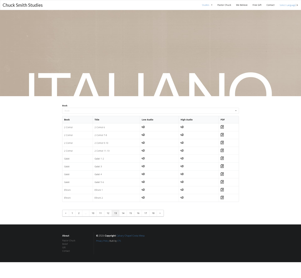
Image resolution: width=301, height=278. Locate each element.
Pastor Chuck (224, 4)
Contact (271, 4)
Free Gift (257, 4)
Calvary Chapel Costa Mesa (130, 235)
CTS (119, 240)
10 (93, 213)
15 (130, 213)
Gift (64, 247)
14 (123, 213)
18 (153, 213)
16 (138, 213)
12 (108, 213)
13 (115, 213)
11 (100, 213)
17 (145, 213)
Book (64, 105)
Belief (65, 243)
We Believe (242, 4)
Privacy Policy (102, 240)
